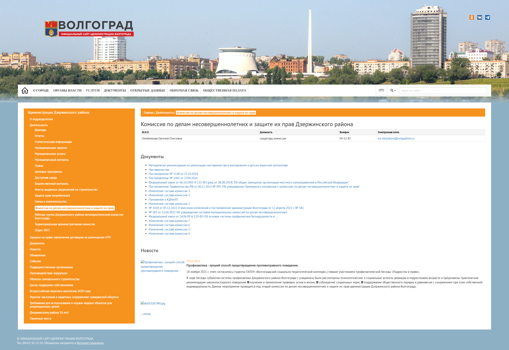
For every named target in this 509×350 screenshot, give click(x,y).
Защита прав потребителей (52, 195)
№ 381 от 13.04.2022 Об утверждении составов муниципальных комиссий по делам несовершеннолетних (218, 212)
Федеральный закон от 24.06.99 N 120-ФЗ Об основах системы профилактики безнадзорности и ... (213, 216)
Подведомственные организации (51, 267)
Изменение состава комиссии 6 (169, 225)
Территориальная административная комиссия (65, 224)
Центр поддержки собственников (51, 285)
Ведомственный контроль (51, 183)
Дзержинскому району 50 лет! (49, 312)
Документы (115, 90)
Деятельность (39, 125)
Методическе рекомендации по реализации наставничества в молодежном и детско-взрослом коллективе (218, 165)
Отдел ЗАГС (42, 230)
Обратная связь (184, 90)
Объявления (37, 255)
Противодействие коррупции (48, 273)
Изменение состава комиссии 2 (169, 195)
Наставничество (159, 170)
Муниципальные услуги (50, 154)
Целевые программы (48, 172)
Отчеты (39, 136)
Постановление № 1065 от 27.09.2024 (173, 178)
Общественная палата (224, 90)
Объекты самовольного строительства (54, 279)
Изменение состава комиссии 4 (169, 233)
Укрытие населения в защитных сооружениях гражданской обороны (74, 297)
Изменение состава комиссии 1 (169, 204)
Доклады (40, 130)
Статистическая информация (53, 142)
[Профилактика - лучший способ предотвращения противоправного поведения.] (163, 266)
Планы (39, 166)
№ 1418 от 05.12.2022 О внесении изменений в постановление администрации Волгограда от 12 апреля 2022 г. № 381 (226, 208)
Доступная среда (46, 177)
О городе (41, 90)
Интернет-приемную (90, 343)
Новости (35, 249)
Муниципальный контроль (52, 160)
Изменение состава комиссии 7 (169, 221)
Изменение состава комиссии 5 (169, 229)
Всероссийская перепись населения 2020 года (60, 291)
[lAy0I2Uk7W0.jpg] (153, 304)
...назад (146, 314)
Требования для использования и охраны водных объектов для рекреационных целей (71, 304)
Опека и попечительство (51, 201)
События (35, 261)
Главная (148, 112)
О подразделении (41, 119)
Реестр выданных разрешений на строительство (66, 189)
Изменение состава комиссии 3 (169, 191)
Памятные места (40, 318)
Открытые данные (147, 90)
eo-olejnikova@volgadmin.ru (396, 138)
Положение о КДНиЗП (163, 199)
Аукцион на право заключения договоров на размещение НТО (70, 237)
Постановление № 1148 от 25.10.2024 (173, 174)
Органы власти (67, 90)
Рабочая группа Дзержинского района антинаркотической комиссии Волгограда (79, 216)
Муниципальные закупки (51, 148)
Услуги (93, 90)
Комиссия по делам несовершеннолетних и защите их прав (75, 208)
